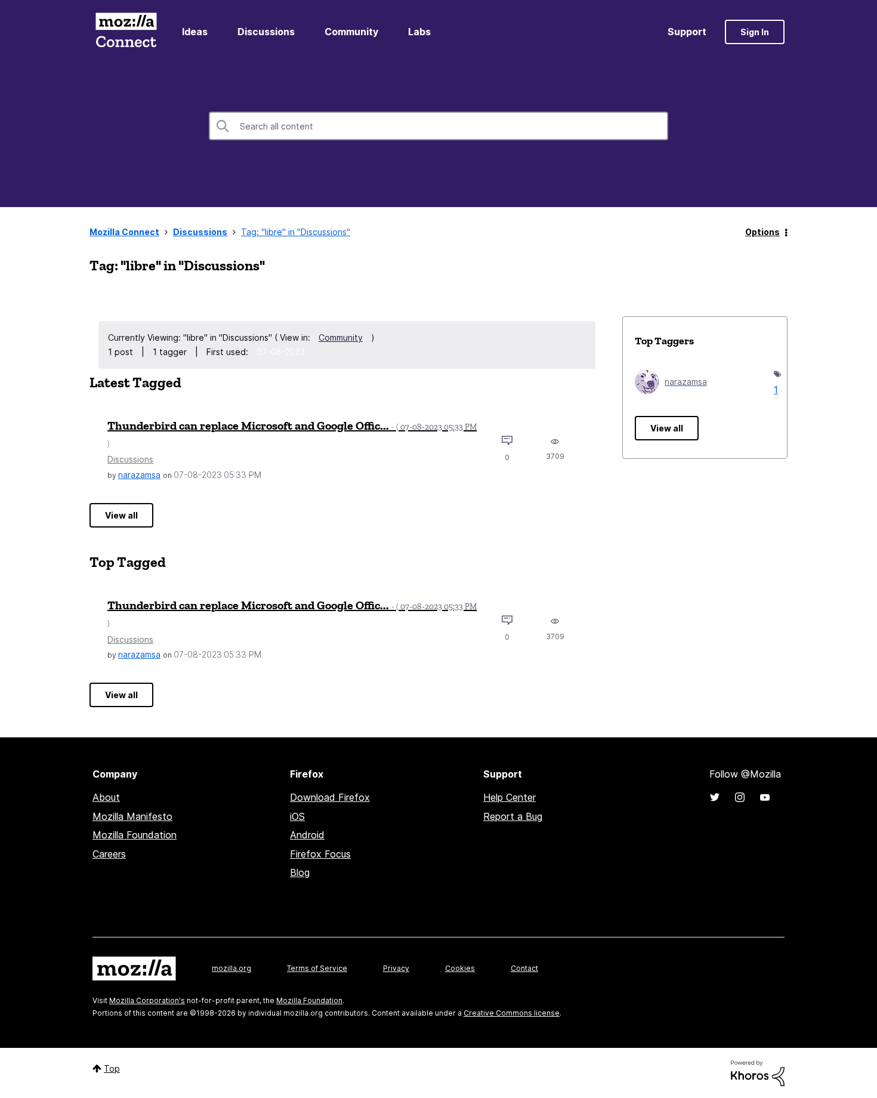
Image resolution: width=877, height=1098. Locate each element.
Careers (109, 854)
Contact (524, 968)
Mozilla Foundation (134, 835)
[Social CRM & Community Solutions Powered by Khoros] (758, 1072)
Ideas (195, 32)
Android (307, 835)
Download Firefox (330, 797)
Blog (300, 872)
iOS (297, 816)
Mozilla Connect (125, 32)
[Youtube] (764, 797)
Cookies (460, 968)
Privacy (396, 968)
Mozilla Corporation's (147, 1000)
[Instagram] (739, 797)
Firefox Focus (320, 854)
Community (351, 32)
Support (687, 32)
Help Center (509, 797)
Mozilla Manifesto (132, 816)
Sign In (754, 32)
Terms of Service (317, 968)
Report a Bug (512, 816)
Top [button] (112, 1068)
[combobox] (438, 126)
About (106, 797)
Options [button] (762, 232)
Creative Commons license (512, 1012)
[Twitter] (714, 797)
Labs (419, 32)
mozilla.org (231, 968)
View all (121, 515)
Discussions (266, 32)
